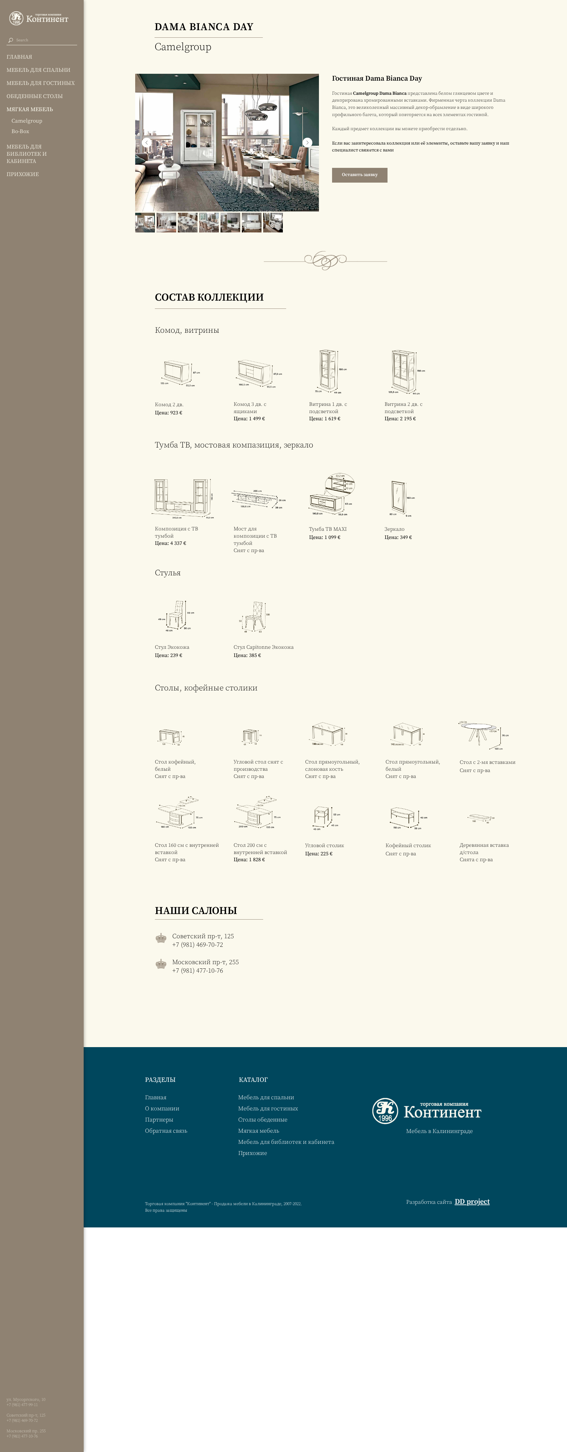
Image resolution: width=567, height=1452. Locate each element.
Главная (155, 1097)
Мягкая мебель (258, 1131)
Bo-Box (20, 131)
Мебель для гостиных (268, 1108)
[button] (360, 175)
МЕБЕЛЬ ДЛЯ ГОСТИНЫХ (41, 83)
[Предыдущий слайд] (147, 143)
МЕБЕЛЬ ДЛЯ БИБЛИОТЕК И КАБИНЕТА (27, 154)
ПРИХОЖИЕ (23, 174)
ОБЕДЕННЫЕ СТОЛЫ (35, 96)
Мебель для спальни (266, 1097)
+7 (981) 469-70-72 (22, 1420)
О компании (162, 1108)
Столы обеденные (262, 1120)
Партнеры (159, 1120)
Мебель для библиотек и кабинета (286, 1142)
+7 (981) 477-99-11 (22, 1404)
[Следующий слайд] (307, 143)
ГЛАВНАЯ (19, 57)
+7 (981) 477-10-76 (22, 1436)
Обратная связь (166, 1131)
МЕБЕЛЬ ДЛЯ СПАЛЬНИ (39, 70)
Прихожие (252, 1153)
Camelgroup (26, 121)
